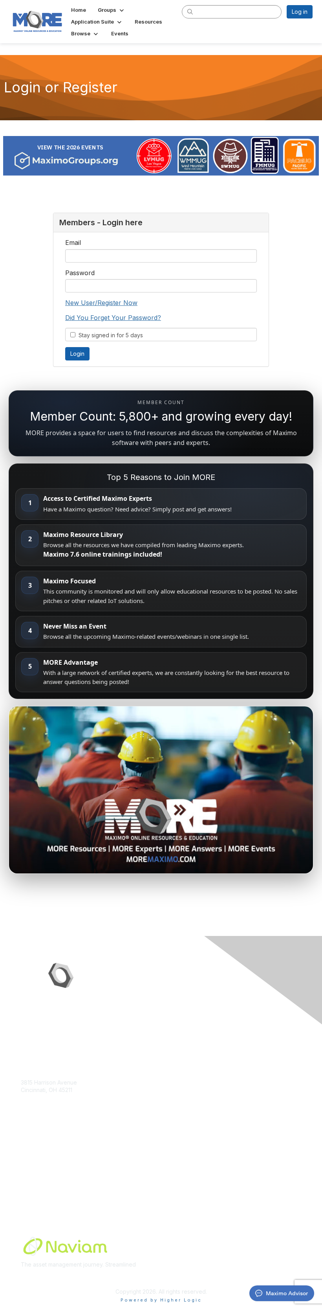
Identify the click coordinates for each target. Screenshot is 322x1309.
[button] (111, 10)
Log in (299, 11)
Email (73, 242)
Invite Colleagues (43, 1165)
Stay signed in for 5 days (109, 335)
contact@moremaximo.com (56, 1105)
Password (80, 273)
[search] (190, 11)
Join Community (41, 1157)
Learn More (36, 1172)
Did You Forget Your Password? (113, 318)
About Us (32, 1180)
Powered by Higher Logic (161, 1300)
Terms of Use (38, 1187)
